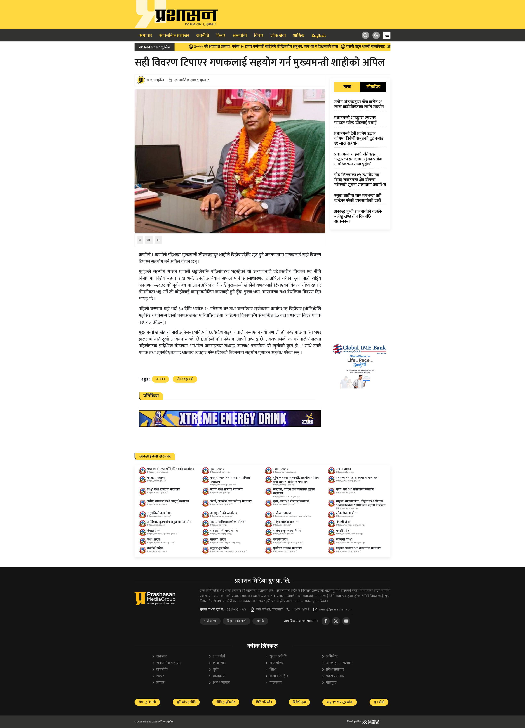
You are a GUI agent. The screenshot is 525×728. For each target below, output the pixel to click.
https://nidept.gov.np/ (283, 533)
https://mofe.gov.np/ (345, 492)
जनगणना (160, 379)
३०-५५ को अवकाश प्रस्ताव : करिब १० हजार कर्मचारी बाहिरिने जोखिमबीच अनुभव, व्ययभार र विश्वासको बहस (230, 47)
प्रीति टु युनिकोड (225, 702)
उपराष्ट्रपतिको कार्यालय (223, 513)
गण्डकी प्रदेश (280, 539)
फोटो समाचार (333, 676)
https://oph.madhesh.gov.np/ (161, 542)
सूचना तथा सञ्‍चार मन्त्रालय (226, 489)
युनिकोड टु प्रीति (186, 702)
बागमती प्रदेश (218, 539)
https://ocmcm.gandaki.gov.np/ (288, 542)
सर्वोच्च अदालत (282, 513)
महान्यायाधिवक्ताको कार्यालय (227, 522)
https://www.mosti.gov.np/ (348, 551)
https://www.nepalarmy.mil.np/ (350, 525)
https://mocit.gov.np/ (220, 492)
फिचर (220, 35)
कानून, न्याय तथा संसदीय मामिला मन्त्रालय (230, 480)
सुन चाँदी (379, 702)
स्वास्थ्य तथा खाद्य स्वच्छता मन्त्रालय (357, 478)
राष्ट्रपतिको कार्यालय (159, 513)
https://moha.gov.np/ (220, 472)
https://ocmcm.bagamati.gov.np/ (225, 542)
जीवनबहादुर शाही (185, 379)
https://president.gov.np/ (159, 516)
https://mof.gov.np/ (345, 472)
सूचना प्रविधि (276, 656)
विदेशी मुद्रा (299, 702)
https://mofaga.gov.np (283, 484)
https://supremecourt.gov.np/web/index (292, 516)
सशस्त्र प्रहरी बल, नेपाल (224, 531)
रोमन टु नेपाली (147, 702)
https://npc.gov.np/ (282, 525)
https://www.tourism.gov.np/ (286, 496)
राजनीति (202, 35)
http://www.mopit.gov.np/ (285, 551)
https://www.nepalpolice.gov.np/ (162, 533)
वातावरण (216, 676)
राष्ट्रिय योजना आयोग (285, 522)
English (319, 35)
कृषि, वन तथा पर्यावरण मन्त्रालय (355, 489)
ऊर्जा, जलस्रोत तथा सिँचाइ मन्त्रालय (231, 501)
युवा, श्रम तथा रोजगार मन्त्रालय (291, 501)
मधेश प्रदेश (153, 539)
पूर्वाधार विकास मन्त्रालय (287, 548)
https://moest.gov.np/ (157, 492)
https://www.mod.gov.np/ (285, 472)
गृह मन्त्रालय (217, 469)
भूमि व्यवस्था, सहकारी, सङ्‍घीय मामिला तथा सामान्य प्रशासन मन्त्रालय (296, 480)
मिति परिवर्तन (264, 702)
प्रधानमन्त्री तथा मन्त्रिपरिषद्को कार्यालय (170, 469)
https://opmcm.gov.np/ (158, 472)
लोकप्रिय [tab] (373, 87)
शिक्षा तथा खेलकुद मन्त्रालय (163, 489)
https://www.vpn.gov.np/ (221, 516)
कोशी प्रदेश (343, 531)
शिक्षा (270, 669)
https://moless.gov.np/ (283, 504)
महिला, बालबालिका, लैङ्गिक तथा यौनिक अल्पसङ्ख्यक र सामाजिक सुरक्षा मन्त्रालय (361, 503)
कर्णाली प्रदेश (155, 548)
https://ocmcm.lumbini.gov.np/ (350, 542)
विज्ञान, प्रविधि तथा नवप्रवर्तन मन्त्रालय (358, 548)
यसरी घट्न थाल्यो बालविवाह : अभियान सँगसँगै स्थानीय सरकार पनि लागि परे (362, 47)
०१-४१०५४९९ (300, 609)
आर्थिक (298, 35)
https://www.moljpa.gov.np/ (223, 484)
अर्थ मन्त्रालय (343, 469)
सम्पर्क (260, 621)
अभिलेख (330, 656)
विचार (258, 35)
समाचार (145, 35)
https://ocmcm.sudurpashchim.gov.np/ (228, 551)
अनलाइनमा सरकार (337, 663)
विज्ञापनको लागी (236, 621)
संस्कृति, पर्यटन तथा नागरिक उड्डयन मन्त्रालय (294, 491)
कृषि (213, 669)
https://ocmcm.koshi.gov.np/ (349, 533)
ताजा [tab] (347, 87)
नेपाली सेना (343, 522)
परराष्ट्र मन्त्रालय (156, 478)
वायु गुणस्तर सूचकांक (339, 702)
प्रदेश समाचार (333, 669)
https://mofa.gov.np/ (157, 480)
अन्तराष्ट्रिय (274, 663)
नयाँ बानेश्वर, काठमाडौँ (269, 609)
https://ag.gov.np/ (218, 525)
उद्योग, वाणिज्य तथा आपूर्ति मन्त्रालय (168, 501)
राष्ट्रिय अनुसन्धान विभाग (287, 531)
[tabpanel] (360, 162)
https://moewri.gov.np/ (221, 504)
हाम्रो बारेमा (210, 621)
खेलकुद (329, 683)
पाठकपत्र (273, 683)
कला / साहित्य (277, 676)
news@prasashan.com (335, 609)
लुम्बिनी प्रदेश (344, 539)
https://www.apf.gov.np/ (221, 533)
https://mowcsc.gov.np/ (347, 508)
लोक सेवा (278, 35)
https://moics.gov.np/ (157, 504)
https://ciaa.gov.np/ (156, 525)
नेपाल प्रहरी (154, 531)
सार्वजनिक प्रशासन (174, 35)
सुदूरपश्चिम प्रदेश (219, 548)
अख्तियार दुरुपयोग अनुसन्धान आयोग (169, 522)
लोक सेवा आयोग (346, 513)
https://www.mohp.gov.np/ (348, 480)
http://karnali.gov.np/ (157, 551)
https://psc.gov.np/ (345, 516)
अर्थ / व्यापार (219, 683)
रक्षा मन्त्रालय (280, 469)
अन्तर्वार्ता (240, 35)
